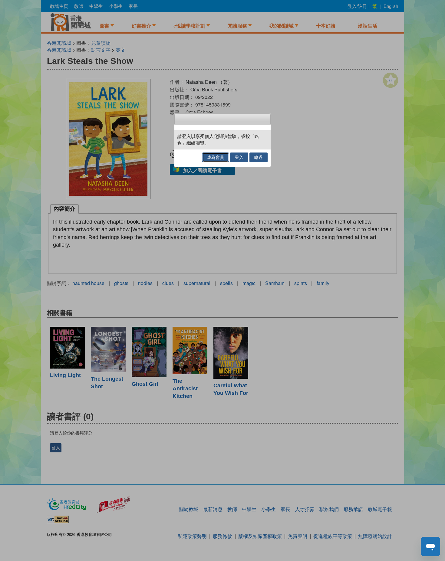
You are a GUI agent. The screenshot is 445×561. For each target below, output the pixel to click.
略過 (258, 157)
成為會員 (215, 157)
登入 (239, 157)
